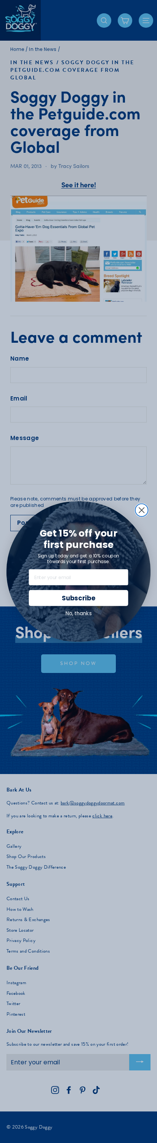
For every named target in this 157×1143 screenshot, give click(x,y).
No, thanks (79, 613)
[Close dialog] (141, 510)
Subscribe (78, 598)
